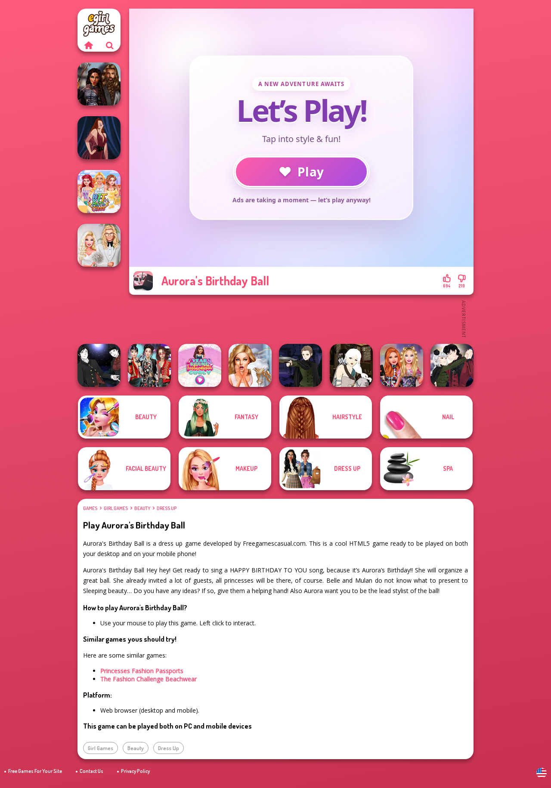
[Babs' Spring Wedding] (99, 245)
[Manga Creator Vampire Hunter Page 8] (452, 365)
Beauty (142, 508)
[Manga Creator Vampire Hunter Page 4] (99, 365)
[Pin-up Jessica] (99, 137)
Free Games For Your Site (35, 771)
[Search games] (110, 45)
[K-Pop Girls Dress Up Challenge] (149, 365)
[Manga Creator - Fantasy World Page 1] (351, 365)
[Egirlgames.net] (88, 45)
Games (90, 508)
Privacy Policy (135, 771)
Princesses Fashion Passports (141, 671)
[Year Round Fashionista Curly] (199, 365)
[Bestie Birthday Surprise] (401, 365)
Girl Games (116, 508)
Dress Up (166, 508)
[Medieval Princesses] (99, 83)
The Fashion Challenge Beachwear (148, 679)
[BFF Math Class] (99, 191)
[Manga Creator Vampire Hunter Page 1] (300, 365)
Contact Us (91, 771)
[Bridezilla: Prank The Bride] (250, 365)
